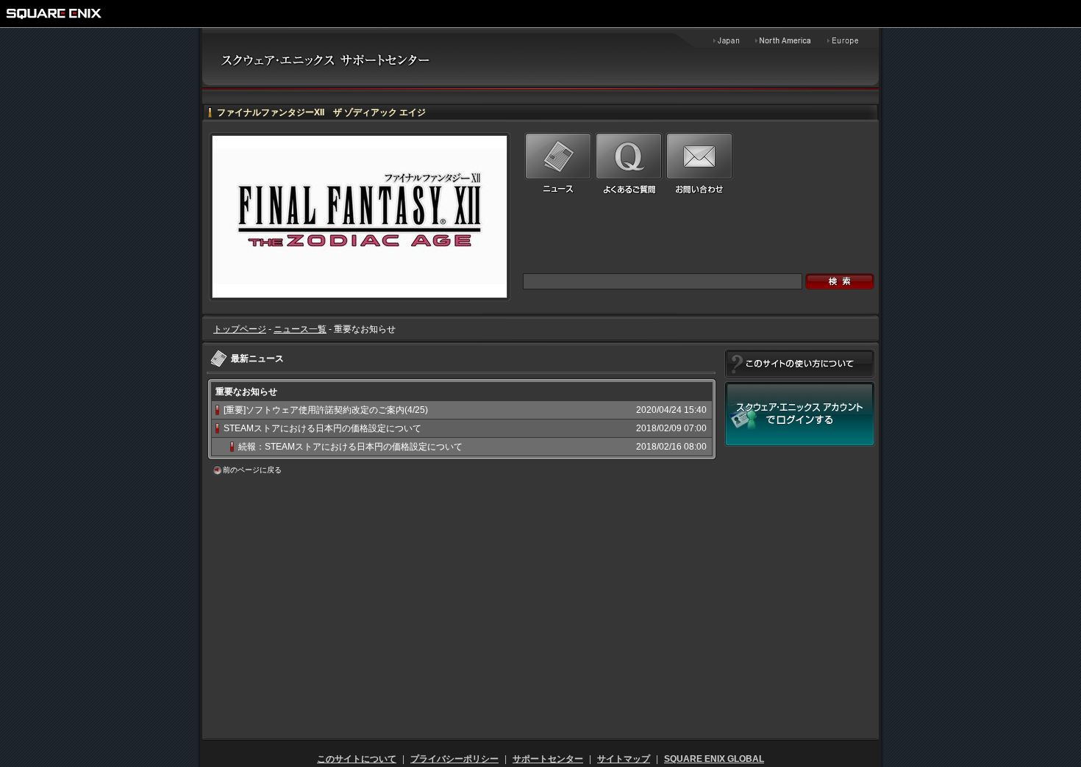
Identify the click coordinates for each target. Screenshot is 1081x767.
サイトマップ (623, 759)
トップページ (239, 329)
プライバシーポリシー (454, 759)
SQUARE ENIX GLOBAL (714, 759)
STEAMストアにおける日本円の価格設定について (322, 428)
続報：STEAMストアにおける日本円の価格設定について (350, 447)
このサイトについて (356, 759)
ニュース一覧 (300, 329)
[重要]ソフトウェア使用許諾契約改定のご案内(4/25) (326, 410)
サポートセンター (548, 759)
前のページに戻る (252, 470)
